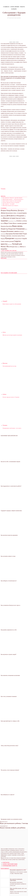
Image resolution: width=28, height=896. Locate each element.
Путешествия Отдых (20, 234)
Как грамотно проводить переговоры (16, 880)
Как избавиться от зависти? (7, 794)
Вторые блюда (6, 210)
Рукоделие (9, 238)
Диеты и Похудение (17, 216)
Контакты (6, 862)
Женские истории (9, 218)
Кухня (2, 223)
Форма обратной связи (10, 864)
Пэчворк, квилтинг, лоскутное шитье (11, 236)
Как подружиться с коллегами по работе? (11, 486)
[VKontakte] (5, 829)
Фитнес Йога (5, 246)
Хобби (19, 246)
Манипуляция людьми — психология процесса (13, 199)
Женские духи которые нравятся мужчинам (12, 335)
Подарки (3, 231)
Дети (8, 216)
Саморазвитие (17, 238)
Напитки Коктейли (6, 226)
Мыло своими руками (20, 223)
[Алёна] (15, 379)
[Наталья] (15, 348)
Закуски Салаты (20, 218)
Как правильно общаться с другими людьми (12, 197)
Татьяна (3, 188)
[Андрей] (15, 286)
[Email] (17, 42)
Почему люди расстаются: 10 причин (11, 202)
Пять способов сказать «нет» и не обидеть (18, 889)
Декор (3, 213)
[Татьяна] (15, 410)
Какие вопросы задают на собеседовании (12, 200)
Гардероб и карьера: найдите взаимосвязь (11, 510)
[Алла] (15, 317)
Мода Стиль (8, 223)
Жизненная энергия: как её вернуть (10, 205)
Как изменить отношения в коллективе (10, 675)
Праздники (9, 234)
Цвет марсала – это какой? (8, 204)
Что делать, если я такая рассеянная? (10, 770)
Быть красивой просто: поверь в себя (10, 721)
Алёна (4, 394)
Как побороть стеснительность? (9, 580)
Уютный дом (17, 244)
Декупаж (3, 215)
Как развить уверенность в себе (9, 629)
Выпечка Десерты (17, 210)
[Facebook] (10, 42)
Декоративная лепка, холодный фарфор (16, 213)
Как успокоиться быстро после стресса (10, 605)
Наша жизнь (17, 226)
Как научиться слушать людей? (8, 654)
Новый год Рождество (8, 229)
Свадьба (24, 238)
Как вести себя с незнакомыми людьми (10, 461)
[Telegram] (3, 829)
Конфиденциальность (10, 865)
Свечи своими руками (7, 241)
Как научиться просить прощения (9, 535)
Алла (4, 332)
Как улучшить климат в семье (8, 556)
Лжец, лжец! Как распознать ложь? (9, 745)
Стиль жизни (14, 6)
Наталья (5, 363)
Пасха (26, 229)
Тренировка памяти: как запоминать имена (11, 819)
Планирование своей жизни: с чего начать (12, 428)
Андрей (5, 301)
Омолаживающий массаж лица (9, 366)
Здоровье (4, 221)
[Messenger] (14, 42)
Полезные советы (13, 231)
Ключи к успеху (22, 221)
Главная (6, 6)
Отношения (20, 229)
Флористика (13, 246)
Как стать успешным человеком (9, 696)
